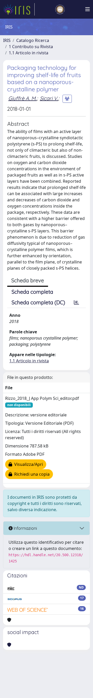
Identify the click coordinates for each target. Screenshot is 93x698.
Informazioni (25, 528)
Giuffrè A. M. (22, 98)
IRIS (7, 40)
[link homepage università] (60, 9)
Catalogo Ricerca (32, 40)
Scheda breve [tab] (27, 280)
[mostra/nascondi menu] (87, 9)
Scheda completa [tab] (32, 292)
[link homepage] (19, 9)
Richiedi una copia (31, 474)
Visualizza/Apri (27, 464)
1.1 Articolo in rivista (28, 53)
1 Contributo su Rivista (31, 46)
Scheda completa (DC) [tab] (38, 302)
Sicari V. (49, 98)
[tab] (76, 302)
